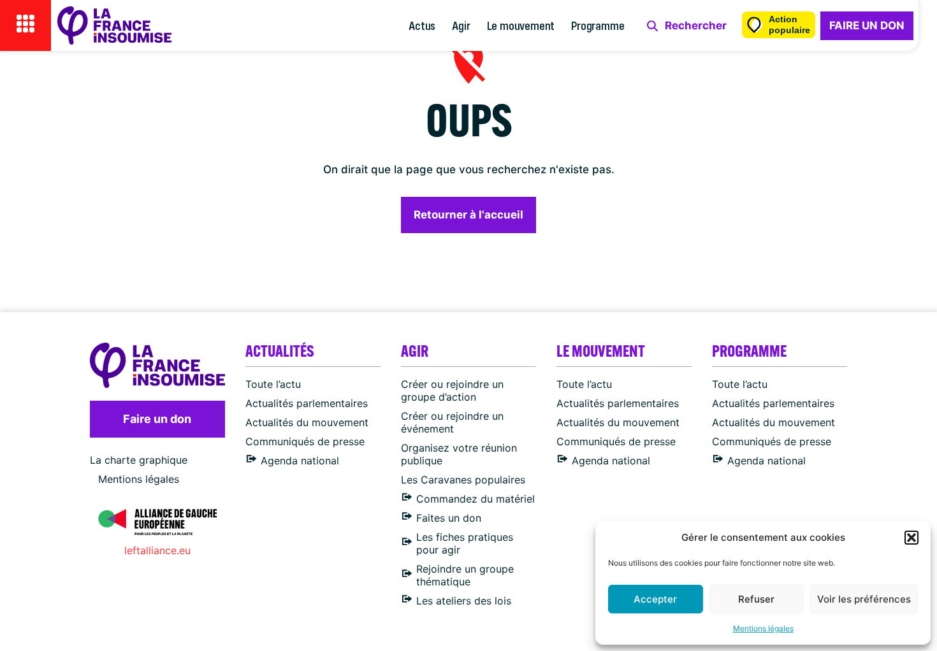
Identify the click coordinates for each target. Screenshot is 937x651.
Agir (461, 25)
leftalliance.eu (157, 550)
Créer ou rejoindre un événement (452, 422)
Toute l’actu (273, 384)
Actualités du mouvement (306, 422)
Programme (597, 25)
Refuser (756, 599)
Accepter (655, 599)
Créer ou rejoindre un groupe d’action (452, 390)
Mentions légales (763, 628)
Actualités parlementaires (306, 403)
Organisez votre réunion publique (459, 454)
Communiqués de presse (305, 441)
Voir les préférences (864, 599)
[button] (911, 537)
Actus (422, 25)
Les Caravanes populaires (463, 479)
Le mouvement (521, 25)
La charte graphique (138, 460)
